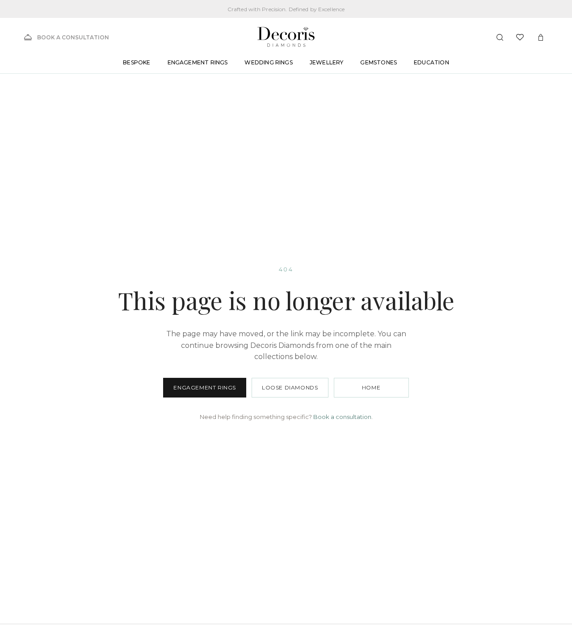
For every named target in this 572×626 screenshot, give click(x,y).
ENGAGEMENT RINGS (198, 63)
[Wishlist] (520, 37)
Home (371, 387)
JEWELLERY (327, 63)
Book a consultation (342, 416)
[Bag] (541, 37)
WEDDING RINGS (268, 63)
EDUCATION (431, 63)
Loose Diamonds (290, 387)
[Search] (499, 37)
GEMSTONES (378, 63)
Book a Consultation (73, 37)
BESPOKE (136, 63)
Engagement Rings (204, 387)
